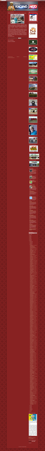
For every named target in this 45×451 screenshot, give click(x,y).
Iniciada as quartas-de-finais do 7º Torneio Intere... (33, 251)
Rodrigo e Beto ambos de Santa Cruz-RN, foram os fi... (33, 302)
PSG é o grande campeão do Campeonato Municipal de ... (32, 395)
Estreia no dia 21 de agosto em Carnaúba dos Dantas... (32, 400)
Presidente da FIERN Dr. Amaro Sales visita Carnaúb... (33, 397)
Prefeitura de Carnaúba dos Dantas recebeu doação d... (33, 319)
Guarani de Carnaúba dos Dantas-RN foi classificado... (33, 312)
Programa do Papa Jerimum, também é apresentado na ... (33, 385)
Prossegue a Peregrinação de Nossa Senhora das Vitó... (33, 269)
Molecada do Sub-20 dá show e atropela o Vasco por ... (32, 371)
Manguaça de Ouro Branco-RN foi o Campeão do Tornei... (33, 387)
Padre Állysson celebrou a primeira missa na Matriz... (33, 359)
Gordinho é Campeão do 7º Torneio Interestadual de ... (33, 250)
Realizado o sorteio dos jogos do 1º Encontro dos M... (33, 352)
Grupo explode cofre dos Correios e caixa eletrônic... (33, 270)
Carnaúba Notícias (31, 210)
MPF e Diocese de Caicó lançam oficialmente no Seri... (33, 291)
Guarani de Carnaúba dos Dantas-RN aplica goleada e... (33, 360)
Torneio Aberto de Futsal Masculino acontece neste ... (33, 317)
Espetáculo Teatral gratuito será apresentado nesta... (32, 377)
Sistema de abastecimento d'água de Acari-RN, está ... (33, 279)
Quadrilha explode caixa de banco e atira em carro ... (33, 321)
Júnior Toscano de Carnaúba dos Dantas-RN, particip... (33, 367)
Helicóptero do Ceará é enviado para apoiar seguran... (33, 281)
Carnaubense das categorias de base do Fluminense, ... (33, 354)
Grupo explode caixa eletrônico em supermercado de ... (33, 322)
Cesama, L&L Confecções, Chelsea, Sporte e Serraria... (33, 271)
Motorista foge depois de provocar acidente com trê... (33, 287)
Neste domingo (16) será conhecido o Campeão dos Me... (33, 349)
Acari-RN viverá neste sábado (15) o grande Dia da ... (33, 356)
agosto (30, 244)
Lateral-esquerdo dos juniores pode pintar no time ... (33, 357)
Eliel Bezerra (30, 201)
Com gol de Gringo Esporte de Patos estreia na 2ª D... (33, 341)
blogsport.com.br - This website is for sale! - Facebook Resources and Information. (32, 229)
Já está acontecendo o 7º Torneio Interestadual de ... (33, 259)
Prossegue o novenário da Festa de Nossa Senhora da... (33, 386)
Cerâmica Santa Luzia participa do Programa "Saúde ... (33, 265)
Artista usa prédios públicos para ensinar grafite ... (33, 311)
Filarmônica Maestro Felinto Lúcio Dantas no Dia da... (33, 350)
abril (30, 407)
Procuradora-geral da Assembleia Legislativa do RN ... (33, 315)
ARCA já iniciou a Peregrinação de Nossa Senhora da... (33, 382)
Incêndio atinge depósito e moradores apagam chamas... (33, 295)
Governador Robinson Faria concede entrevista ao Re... (33, 392)
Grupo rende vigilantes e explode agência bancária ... (33, 365)
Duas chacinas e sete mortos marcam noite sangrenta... (33, 366)
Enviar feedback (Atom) (12, 57)
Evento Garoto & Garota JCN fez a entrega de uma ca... (33, 331)
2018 (29, 238)
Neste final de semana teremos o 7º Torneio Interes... (33, 299)
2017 (29, 239)
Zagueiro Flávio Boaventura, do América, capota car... (32, 375)
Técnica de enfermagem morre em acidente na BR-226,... (33, 372)
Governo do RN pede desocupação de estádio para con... (33, 379)
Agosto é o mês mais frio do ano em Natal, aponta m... (33, 362)
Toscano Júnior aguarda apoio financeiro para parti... (32, 285)
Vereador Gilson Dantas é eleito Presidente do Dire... (32, 277)
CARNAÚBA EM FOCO (31, 191)
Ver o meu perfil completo (31, 438)
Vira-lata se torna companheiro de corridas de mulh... (33, 334)
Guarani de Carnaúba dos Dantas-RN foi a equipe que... (33, 297)
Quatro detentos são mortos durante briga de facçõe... (33, 346)
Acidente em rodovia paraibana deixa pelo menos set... (33, 394)
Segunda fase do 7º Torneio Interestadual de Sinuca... (32, 254)
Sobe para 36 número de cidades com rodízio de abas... (33, 336)
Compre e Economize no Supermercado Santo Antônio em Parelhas (34, 181)
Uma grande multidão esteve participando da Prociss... (32, 351)
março (30, 408)
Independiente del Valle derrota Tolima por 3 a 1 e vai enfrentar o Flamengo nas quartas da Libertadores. (34, 171)
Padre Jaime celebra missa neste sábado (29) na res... (33, 301)
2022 (29, 235)
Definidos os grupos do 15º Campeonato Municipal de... (32, 246)
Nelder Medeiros (31, 224)
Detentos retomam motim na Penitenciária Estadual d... (32, 292)
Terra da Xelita (30, 175)
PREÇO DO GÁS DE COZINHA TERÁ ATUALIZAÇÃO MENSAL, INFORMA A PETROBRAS (32, 216)
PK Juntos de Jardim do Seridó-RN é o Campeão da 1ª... (33, 402)
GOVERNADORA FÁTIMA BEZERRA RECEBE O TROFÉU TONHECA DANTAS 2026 (34, 187)
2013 (29, 411)
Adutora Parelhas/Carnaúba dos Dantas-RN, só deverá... (33, 335)
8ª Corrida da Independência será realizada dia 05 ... (33, 361)
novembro (31, 242)
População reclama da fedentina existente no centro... (33, 275)
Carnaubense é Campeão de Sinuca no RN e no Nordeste (33, 340)
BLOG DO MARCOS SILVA (31, 180)
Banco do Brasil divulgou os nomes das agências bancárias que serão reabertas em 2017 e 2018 (32, 211)
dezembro (31, 241)
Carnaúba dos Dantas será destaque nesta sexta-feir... (33, 296)
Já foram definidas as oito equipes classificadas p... (33, 256)
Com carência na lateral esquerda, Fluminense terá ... (33, 355)
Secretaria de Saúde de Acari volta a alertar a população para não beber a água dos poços (32, 225)
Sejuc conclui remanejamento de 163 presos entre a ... (33, 282)
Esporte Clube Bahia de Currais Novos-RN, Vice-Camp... (33, 286)
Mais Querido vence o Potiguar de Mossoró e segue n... (33, 339)
